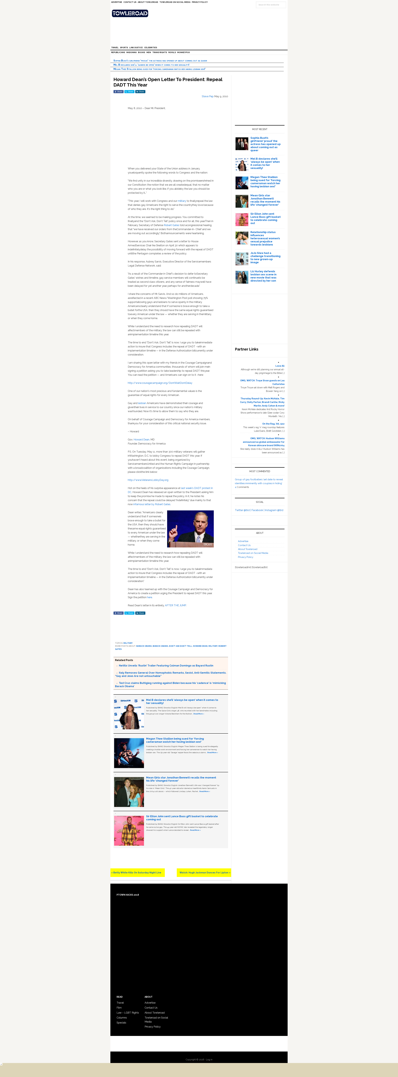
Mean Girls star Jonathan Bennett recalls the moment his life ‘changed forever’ (265, 200)
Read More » (199, 714)
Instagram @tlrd (274, 510)
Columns (122, 1017)
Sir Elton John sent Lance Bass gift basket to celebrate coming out (265, 218)
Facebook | (258, 510)
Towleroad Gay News (200, 13)
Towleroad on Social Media (253, 553)
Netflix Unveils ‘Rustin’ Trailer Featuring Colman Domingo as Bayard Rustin (166, 665)
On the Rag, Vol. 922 (273, 424)
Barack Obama (144, 646)
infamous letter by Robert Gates (151, 504)
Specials (121, 1022)
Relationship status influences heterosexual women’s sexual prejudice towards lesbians (265, 238)
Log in (209, 1059)
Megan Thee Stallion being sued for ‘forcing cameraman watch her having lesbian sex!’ (159, 69)
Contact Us (244, 545)
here (149, 597)
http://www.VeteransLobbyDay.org (148, 480)
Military (128, 643)
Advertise (243, 541)
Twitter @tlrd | (243, 510)
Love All (280, 366)
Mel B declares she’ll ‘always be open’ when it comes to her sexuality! (151, 64)
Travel (120, 1002)
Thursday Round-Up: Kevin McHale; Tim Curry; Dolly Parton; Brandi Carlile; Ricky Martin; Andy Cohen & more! (262, 402)
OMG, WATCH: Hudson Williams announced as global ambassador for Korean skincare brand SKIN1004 (264, 442)
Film (119, 1007)
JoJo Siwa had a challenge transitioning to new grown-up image (265, 257)
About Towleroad (247, 549)
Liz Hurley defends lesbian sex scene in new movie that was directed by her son (263, 276)
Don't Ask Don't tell (180, 646)
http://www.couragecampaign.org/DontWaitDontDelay (160, 382)
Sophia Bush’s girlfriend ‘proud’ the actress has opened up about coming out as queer (160, 60)
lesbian (142, 403)
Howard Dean (141, 439)
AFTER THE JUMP (175, 605)
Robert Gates (171, 225)
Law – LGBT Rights (128, 1012)
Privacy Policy (245, 557)
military (182, 200)
